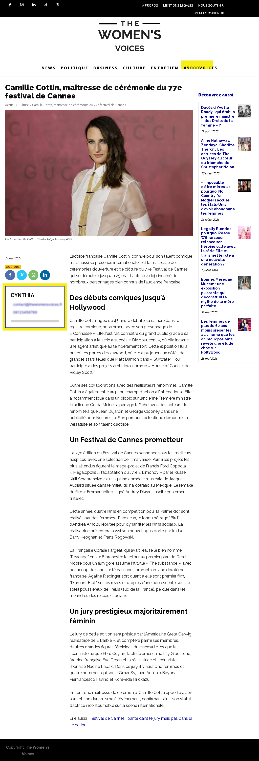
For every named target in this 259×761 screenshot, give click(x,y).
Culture (23, 105)
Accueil (10, 105)
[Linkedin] (34, 5)
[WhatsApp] (33, 275)
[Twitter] (58, 5)
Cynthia (22, 295)
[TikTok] (46, 5)
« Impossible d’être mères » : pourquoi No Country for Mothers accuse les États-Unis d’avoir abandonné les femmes (218, 198)
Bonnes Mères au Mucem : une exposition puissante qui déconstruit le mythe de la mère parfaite (217, 292)
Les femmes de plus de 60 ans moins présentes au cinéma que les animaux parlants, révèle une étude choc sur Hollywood (217, 337)
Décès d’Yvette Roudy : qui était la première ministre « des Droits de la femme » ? (218, 116)
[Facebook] (10, 5)
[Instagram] (22, 5)
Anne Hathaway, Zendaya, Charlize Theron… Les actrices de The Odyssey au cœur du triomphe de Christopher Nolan (218, 153)
